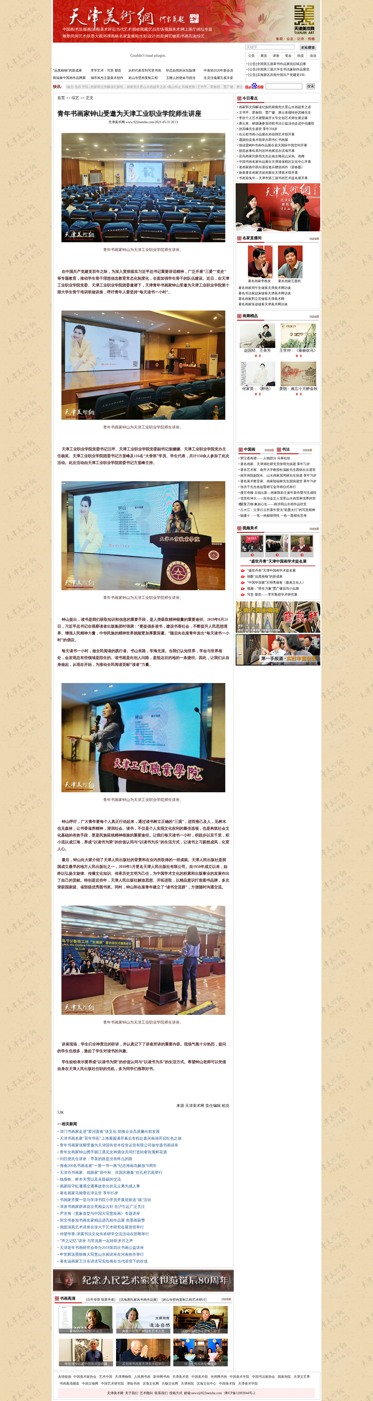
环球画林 (111, 36)
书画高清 (188, 36)
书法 (78, 29)
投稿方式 (175, 1393)
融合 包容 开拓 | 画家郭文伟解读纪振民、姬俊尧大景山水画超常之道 (75, 87)
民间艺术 (78, 36)
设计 (151, 36)
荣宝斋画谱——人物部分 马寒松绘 (265, 458)
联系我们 (161, 1393)
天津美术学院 (248, 1383)
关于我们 (131, 1393)
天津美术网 (115, 1393)
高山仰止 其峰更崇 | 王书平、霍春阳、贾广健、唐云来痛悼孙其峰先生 (178, 87)
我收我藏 (140, 29)
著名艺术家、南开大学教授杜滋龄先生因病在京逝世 (278, 470)
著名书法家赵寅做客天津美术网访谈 (264, 293)
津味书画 (133, 1383)
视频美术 (172, 29)
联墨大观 (94, 36)
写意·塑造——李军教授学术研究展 (272, 594)
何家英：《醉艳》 (257, 389)
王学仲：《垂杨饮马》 (298, 350)
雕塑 (66, 36)
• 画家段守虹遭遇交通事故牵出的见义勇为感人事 (98, 1186)
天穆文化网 (170, 1383)
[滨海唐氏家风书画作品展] (138, 1300)
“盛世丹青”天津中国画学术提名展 (278, 561)
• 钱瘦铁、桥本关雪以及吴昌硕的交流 (89, 1179)
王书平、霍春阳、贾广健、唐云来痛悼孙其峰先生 (275, 112)
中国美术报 (227, 1383)
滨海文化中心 (206, 1383)
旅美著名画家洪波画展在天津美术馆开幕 (268, 173)
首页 (61, 98)
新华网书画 (161, 1377)
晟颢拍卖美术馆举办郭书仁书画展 (263, 140)
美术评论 (108, 29)
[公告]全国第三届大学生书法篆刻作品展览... (280, 69)
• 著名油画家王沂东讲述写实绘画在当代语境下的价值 (102, 1261)
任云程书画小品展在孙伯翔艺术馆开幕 (267, 134)
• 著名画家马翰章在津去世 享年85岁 (87, 1193)
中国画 (68, 29)
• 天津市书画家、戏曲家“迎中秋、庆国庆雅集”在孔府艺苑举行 (109, 1173)
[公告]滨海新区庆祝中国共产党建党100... (277, 75)
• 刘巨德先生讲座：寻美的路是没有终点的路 (94, 1159)
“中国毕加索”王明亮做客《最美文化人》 (276, 582)
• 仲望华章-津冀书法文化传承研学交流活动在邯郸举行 (103, 1234)
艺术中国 (105, 1377)
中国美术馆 (199, 1377)
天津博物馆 (123, 1377)
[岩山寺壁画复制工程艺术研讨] (184, 1300)
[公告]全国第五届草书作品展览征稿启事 (277, 64)
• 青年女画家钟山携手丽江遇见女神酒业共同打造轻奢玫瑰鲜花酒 (112, 1152)
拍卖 (160, 36)
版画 (87, 29)
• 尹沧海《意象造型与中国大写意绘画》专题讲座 (98, 1213)
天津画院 (187, 1383)
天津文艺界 (302, 1377)
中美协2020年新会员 (218, 70)
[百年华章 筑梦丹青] (100, 1300)
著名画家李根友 (259, 281)
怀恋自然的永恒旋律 (181, 70)
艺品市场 (156, 29)
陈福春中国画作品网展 (69, 78)
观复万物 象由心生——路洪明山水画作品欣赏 (273, 504)
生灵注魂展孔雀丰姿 (218, 78)
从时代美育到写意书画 (144, 70)
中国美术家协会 (84, 1377)
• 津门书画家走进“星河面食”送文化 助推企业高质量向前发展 (108, 1132)
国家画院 (284, 1377)
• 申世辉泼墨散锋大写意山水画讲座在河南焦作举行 (100, 1254)
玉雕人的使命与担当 (181, 78)
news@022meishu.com (206, 1393)
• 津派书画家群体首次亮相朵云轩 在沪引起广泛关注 (101, 1207)
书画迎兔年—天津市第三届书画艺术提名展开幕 (273, 178)
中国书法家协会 (263, 1377)
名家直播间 (128, 36)
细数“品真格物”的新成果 (265, 576)
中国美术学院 (239, 1377)
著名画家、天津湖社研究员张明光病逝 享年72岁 (275, 464)
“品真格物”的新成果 (67, 70)
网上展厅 (188, 29)
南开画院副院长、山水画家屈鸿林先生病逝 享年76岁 (278, 475)
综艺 (201, 36)
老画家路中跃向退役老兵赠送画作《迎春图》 (271, 167)
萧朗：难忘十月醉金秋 (298, 389)
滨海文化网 (151, 1383)
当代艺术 (124, 29)
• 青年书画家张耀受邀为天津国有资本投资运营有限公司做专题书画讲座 (117, 1145)
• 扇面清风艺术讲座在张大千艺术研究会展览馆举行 (100, 1227)
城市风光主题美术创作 (107, 78)
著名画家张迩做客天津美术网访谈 (263, 304)
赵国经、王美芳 (257, 350)
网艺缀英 (172, 36)
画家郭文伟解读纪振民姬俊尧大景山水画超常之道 (275, 107)
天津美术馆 (180, 1377)
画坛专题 (204, 29)
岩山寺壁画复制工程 (143, 78)
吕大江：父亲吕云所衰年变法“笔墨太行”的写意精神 (277, 510)
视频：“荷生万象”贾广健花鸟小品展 (273, 588)
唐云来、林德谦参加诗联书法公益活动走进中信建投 (276, 123)
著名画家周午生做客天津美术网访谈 (264, 288)
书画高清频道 (69, 1383)
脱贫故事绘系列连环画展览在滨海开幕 (267, 151)
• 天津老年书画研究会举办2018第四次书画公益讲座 (100, 1248)
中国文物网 (90, 1383)
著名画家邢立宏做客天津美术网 (261, 299)
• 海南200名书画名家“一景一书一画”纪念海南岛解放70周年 (107, 1166)
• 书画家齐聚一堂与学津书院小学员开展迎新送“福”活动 (104, 1200)
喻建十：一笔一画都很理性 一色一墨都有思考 (273, 516)
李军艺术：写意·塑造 (106, 70)
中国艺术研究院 (112, 1383)
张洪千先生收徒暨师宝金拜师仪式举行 (268, 487)
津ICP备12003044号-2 (239, 1393)
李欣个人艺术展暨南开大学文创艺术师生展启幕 (273, 118)
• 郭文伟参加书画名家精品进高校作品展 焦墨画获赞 (101, 1220)
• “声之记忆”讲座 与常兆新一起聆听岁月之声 (95, 1241)
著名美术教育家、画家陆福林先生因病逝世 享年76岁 (278, 481)
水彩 (143, 36)
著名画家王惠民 (289, 281)
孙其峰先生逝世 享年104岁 (258, 129)
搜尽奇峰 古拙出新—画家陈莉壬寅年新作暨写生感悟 (278, 493)
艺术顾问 (146, 1393)
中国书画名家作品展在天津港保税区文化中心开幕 (275, 162)
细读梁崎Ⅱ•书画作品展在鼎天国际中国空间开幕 (273, 145)
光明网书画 (219, 1377)
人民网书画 (142, 1377)
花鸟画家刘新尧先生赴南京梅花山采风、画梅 (271, 156)
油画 (95, 29)
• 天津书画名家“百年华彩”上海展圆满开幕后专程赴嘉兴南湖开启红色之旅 (119, 1138)
